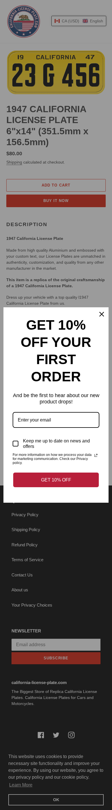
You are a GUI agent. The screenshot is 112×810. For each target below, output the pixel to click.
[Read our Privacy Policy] (95, 455)
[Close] (102, 314)
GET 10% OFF (56, 479)
